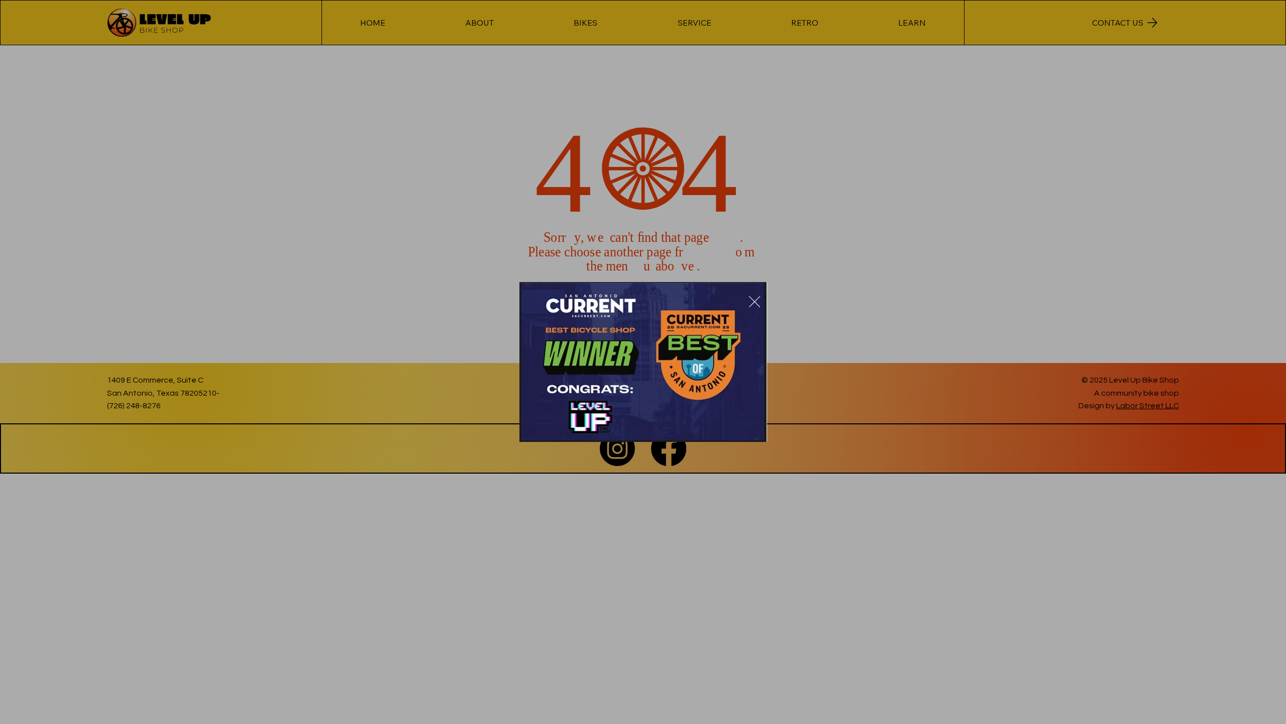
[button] (754, 302)
